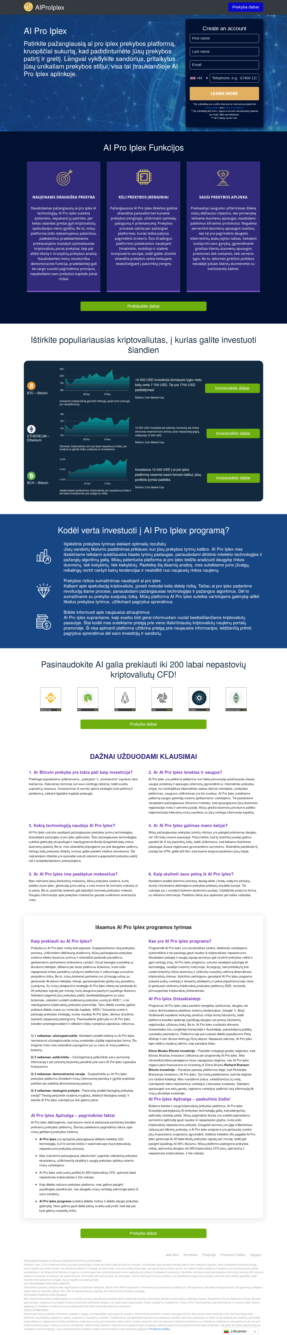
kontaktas (190, 1254)
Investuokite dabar (232, 388)
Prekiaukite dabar (143, 306)
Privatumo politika (232, 1254)
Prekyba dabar (245, 7)
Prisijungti (209, 1254)
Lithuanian (239, 1331)
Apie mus (172, 1254)
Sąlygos (255, 1254)
